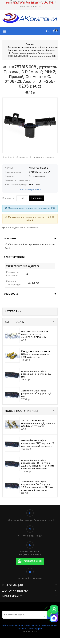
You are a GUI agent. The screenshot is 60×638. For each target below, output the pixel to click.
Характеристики (14, 257)
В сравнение (31, 227)
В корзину (36, 198)
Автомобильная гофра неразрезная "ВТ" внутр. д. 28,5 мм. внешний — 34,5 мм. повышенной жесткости (37, 464)
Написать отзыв (44, 157)
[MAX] (54, 618)
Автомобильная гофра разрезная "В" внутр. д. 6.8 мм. (36, 373)
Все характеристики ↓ (30, 189)
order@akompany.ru (30, 578)
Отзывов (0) (12, 293)
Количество (8, 198)
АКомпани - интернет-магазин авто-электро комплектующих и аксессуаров (30, 627)
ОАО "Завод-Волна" (39, 172)
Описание (10, 238)
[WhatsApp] (54, 609)
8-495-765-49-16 (30, 551)
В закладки (12, 227)
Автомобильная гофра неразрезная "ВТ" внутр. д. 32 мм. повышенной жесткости (38, 443)
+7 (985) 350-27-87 (30, 554)
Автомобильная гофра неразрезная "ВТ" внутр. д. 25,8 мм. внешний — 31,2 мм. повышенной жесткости (37, 486)
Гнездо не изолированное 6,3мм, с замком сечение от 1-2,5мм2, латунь (36, 354)
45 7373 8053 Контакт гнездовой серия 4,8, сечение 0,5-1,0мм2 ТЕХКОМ (38, 423)
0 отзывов (22, 157)
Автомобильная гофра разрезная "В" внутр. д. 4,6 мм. (36, 393)
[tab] (30, 239)
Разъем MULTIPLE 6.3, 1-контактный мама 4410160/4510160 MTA (34, 334)
